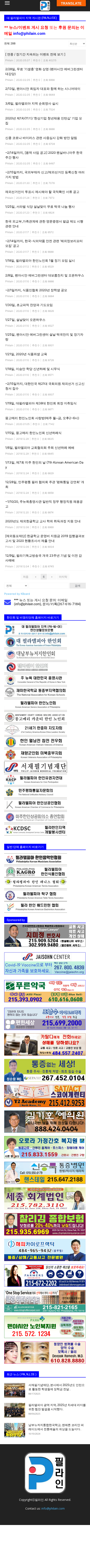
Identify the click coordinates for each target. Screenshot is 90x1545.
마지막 (63, 576)
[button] (7, 5)
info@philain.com (29, 33)
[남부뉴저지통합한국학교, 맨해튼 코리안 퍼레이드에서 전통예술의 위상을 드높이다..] (14, 1430)
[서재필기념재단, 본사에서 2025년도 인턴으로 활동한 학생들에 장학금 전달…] (14, 1390)
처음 (25, 576)
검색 (77, 585)
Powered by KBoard (17, 593)
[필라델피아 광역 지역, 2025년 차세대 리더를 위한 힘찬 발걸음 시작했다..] (14, 1410)
